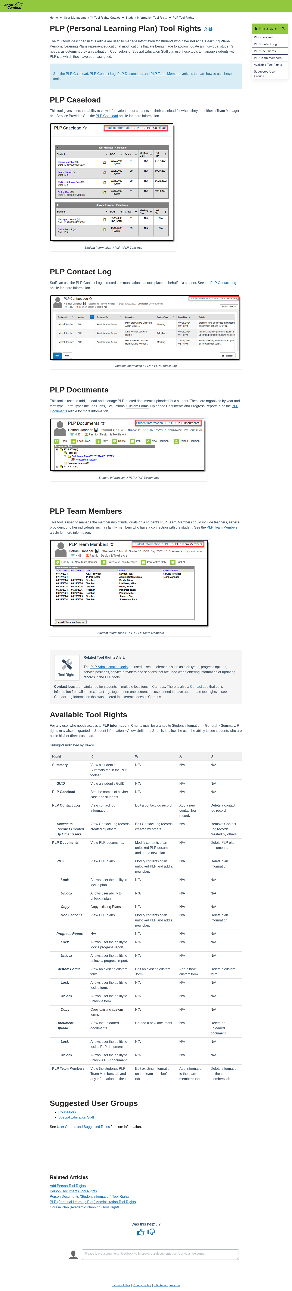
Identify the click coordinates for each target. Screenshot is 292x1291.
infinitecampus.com (167, 1285)
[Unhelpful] (151, 1234)
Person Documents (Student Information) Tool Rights (89, 1196)
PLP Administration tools (109, 667)
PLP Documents (265, 51)
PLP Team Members (268, 57)
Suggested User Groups (265, 74)
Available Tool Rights (268, 64)
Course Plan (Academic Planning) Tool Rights (84, 1207)
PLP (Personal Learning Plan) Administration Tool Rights (93, 1202)
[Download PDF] (205, 29)
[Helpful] (141, 1234)
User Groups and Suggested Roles (83, 1127)
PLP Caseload (263, 37)
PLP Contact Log (265, 44)
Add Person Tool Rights (68, 1186)
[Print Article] (210, 29)
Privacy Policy (142, 1285)
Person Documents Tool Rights (73, 1191)
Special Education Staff (76, 1117)
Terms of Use (121, 1285)
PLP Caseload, (77, 74)
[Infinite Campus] (15, 3)
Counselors (67, 1112)
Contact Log (199, 686)
